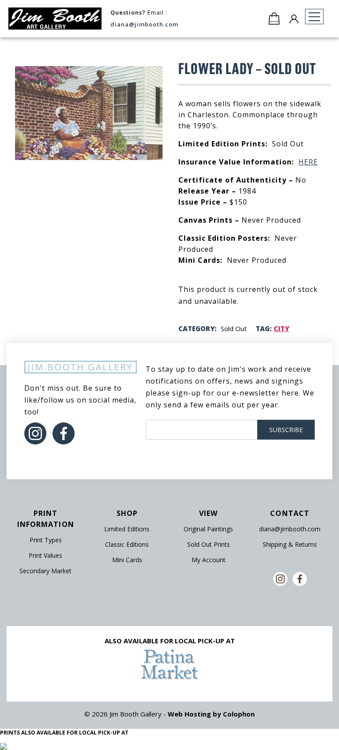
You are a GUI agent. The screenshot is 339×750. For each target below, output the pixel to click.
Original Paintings (208, 529)
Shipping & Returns (290, 544)
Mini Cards (127, 560)
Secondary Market (45, 571)
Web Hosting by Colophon (211, 713)
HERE (308, 162)
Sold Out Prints (208, 544)
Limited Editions (127, 529)
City (281, 328)
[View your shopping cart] (274, 18)
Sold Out (234, 328)
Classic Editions (127, 544)
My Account (209, 560)
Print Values (45, 555)
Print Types (46, 540)
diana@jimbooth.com (144, 24)
